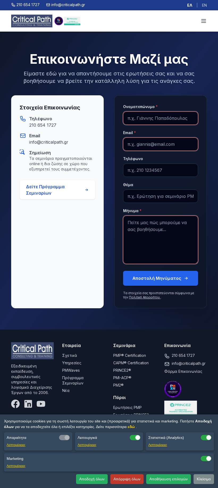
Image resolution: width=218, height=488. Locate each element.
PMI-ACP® (122, 377)
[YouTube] (41, 404)
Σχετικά (69, 355)
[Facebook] (15, 404)
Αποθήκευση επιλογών (168, 479)
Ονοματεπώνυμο (140, 106)
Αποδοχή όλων (91, 479)
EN (204, 5)
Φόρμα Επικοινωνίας (183, 371)
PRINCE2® (122, 370)
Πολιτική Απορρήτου (145, 297)
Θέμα (128, 184)
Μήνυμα (132, 210)
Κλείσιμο (204, 479)
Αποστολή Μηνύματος (156, 278)
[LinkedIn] (28, 404)
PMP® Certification (129, 355)
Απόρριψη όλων (127, 479)
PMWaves (71, 370)
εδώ (132, 427)
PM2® (118, 385)
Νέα (66, 390)
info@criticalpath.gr (48, 142)
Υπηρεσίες (71, 363)
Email (129, 132)
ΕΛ (189, 5)
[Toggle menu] (203, 21)
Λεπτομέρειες (16, 445)
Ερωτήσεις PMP (127, 407)
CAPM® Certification (131, 363)
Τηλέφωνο (133, 158)
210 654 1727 (42, 125)
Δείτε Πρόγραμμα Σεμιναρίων (45, 190)
